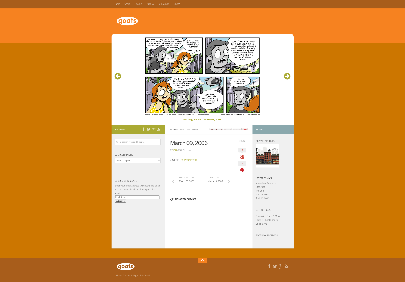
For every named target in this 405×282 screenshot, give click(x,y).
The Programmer (192, 119)
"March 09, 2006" (212, 119)
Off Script (260, 187)
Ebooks (138, 3)
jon (175, 150)
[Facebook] (143, 129)
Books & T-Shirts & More (268, 216)
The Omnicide (262, 194)
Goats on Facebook (267, 235)
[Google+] (154, 129)
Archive (151, 3)
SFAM (177, 3)
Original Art (261, 223)
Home (117, 3)
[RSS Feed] (159, 129)
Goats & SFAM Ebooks (267, 220)
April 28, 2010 (262, 198)
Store (127, 3)
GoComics (164, 3)
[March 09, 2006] (202, 115)
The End (260, 190)
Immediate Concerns (266, 183)
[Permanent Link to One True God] (267, 166)
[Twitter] (148, 129)
